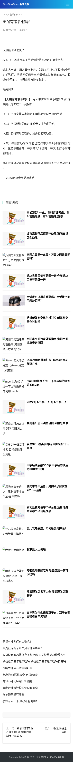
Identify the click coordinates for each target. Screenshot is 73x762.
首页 (6, 14)
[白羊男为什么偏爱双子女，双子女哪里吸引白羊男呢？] (14, 618)
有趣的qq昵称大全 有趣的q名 (20, 674)
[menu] (67, 4)
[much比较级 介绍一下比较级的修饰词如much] (14, 386)
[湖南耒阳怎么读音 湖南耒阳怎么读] (14, 428)
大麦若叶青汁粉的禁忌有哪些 (20, 688)
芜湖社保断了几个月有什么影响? (22, 648)
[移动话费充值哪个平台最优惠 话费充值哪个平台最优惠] (14, 512)
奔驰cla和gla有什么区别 (17, 681)
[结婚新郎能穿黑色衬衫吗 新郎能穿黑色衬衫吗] (14, 323)
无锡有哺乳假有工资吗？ (17, 641)
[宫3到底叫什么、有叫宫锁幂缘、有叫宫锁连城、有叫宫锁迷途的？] (14, 218)
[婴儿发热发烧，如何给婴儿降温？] (14, 533)
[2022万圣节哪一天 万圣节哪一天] (14, 407)
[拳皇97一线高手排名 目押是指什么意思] (14, 449)
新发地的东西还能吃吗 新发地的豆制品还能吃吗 (19, 732)
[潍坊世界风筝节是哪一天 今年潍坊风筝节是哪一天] (14, 281)
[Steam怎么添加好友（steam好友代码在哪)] (14, 365)
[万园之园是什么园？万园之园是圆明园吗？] (14, 260)
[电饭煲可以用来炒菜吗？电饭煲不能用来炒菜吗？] (14, 302)
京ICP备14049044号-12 (52, 757)
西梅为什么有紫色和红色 (17, 668)
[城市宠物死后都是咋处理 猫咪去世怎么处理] (14, 239)
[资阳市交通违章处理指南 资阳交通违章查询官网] (14, 344)
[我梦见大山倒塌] (14, 555)
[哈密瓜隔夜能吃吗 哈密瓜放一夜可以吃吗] (14, 576)
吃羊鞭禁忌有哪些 (13, 694)
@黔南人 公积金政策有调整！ (21, 701)
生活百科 (14, 14)
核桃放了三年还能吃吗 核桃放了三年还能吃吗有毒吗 (34, 661)
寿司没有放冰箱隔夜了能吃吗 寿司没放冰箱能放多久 (34, 654)
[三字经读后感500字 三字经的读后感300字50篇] (14, 470)
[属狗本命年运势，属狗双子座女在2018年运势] (14, 491)
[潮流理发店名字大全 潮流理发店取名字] (14, 597)
